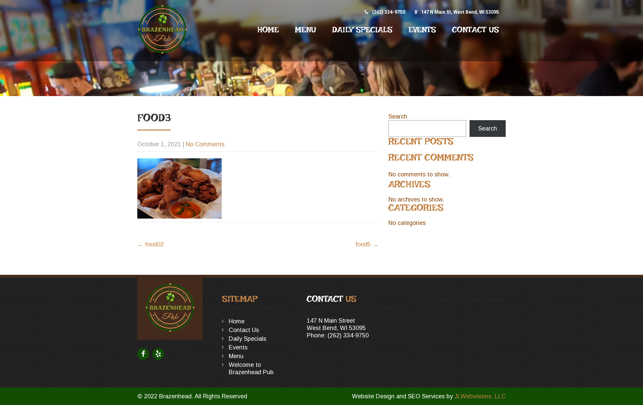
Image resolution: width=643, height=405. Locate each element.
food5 (366, 244)
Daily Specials (362, 29)
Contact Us (475, 29)
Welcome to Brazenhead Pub (251, 368)
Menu (305, 29)
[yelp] (158, 354)
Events (422, 29)
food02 (150, 244)
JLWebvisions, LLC (480, 396)
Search (397, 116)
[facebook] (143, 354)
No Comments (205, 144)
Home (268, 29)
